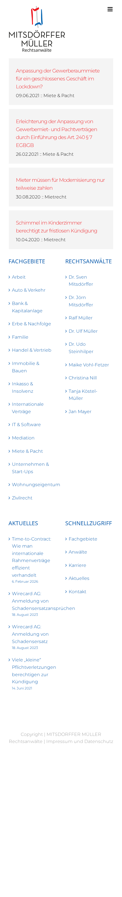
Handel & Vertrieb (31, 350)
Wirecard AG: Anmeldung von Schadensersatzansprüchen (33, 601)
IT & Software (26, 424)
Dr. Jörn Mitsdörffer (81, 301)
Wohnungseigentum (33, 484)
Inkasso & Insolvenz (22, 387)
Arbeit (19, 277)
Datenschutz (98, 741)
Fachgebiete (83, 539)
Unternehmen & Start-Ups (30, 468)
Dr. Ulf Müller (83, 331)
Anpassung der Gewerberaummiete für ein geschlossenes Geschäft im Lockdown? (58, 79)
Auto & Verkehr (28, 290)
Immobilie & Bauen (25, 367)
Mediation (23, 438)
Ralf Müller (80, 318)
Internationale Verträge (28, 407)
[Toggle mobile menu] (110, 9)
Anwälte (78, 552)
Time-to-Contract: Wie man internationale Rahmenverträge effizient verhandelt (31, 557)
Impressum (59, 741)
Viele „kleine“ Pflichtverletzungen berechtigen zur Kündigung (33, 670)
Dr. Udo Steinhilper (81, 347)
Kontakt (77, 591)
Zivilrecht (22, 498)
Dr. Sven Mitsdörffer (81, 280)
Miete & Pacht (27, 451)
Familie (20, 337)
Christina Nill (83, 378)
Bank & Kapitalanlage (27, 307)
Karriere (77, 565)
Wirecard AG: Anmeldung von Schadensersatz (30, 634)
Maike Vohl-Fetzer (89, 365)
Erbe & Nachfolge (31, 323)
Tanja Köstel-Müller (83, 394)
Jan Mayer (80, 411)
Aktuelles (79, 578)
